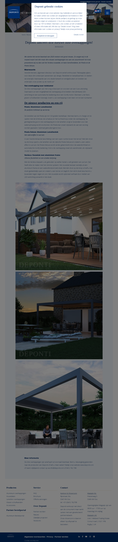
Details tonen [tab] (79, 34)
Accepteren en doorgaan (45, 36)
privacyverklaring (76, 29)
